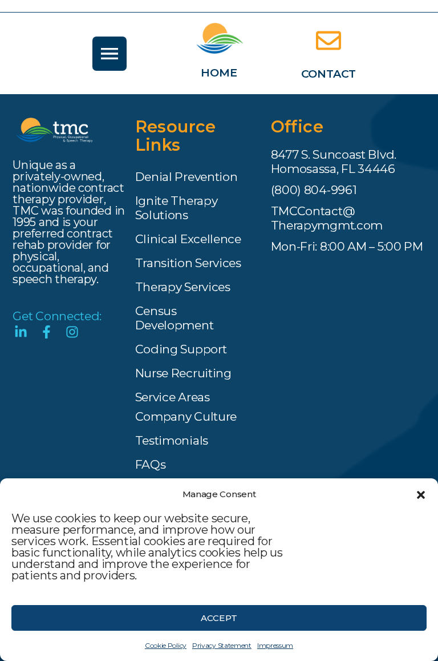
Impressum (275, 645)
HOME (219, 72)
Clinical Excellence (188, 239)
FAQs (150, 464)
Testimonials (171, 440)
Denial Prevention (186, 177)
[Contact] (328, 40)
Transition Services (188, 263)
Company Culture (186, 416)
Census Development (174, 318)
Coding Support (181, 349)
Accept (219, 617)
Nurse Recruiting (183, 373)
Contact (328, 73)
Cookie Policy (165, 645)
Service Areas (172, 397)
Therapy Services (182, 287)
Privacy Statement (222, 645)
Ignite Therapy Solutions (176, 208)
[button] (421, 494)
